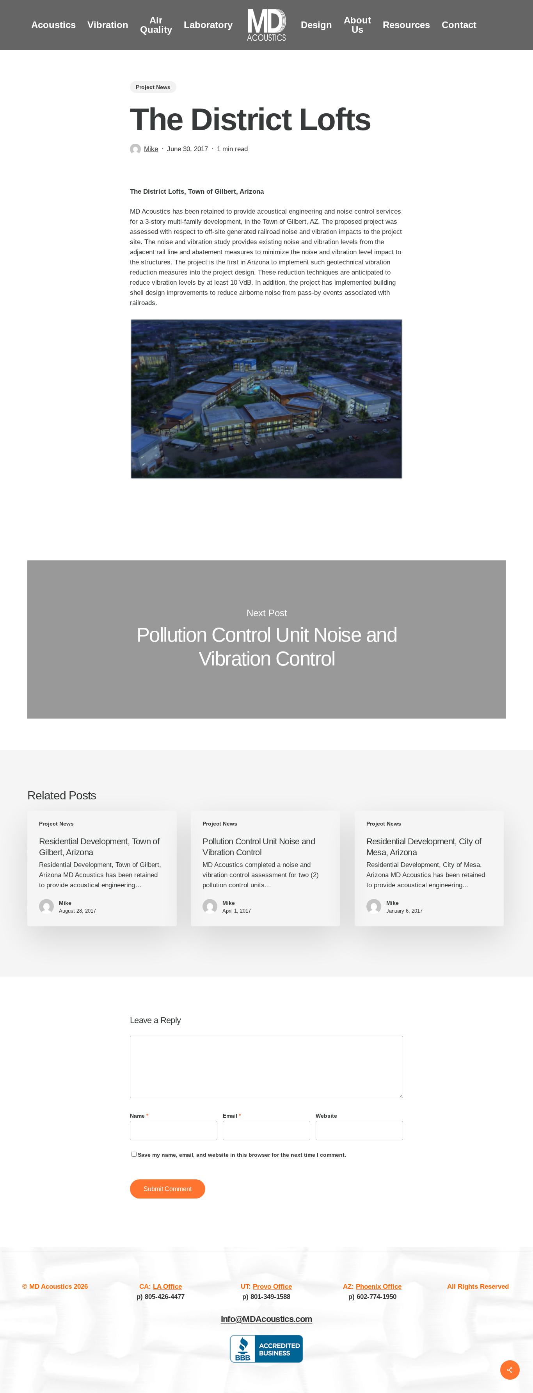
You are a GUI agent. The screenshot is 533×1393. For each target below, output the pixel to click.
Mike (151, 149)
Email (232, 1116)
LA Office (167, 1286)
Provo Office (272, 1286)
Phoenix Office (379, 1286)
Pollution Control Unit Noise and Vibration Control (266, 639)
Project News (153, 87)
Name (139, 1116)
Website (326, 1116)
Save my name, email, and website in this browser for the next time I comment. (242, 1155)
